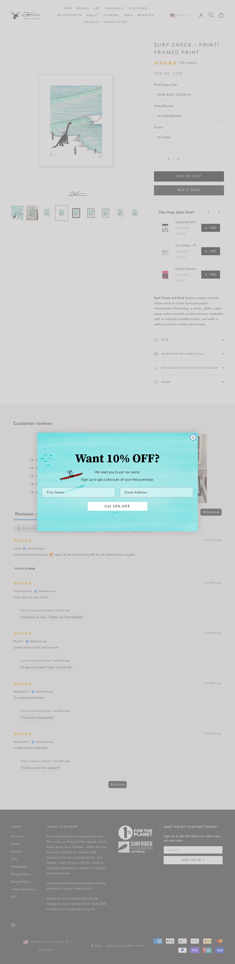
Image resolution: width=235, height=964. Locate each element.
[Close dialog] (193, 437)
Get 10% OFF (117, 506)
